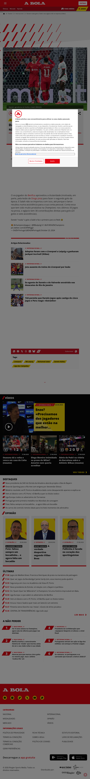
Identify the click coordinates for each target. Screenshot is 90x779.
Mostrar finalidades (36, 161)
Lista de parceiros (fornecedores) (25, 154)
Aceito (52, 161)
